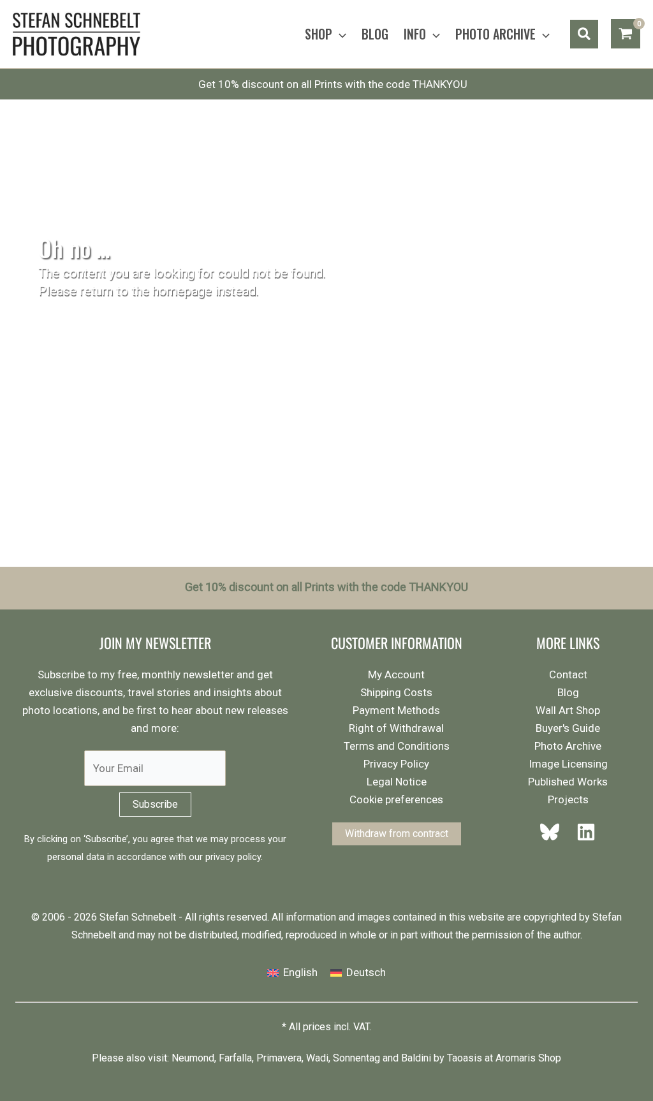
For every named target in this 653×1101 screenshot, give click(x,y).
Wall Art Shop (568, 710)
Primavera (279, 1058)
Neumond (193, 1058)
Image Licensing (568, 763)
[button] (339, 33)
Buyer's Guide (568, 728)
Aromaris (515, 1058)
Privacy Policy (396, 763)
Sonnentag (356, 1058)
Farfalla (235, 1058)
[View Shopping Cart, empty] (625, 33)
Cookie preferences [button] (396, 799)
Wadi (317, 1058)
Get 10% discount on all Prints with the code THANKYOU (332, 84)
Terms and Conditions (397, 746)
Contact (568, 674)
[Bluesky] (553, 832)
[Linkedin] (582, 832)
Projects (568, 799)
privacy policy (233, 857)
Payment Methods (396, 710)
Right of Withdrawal (396, 728)
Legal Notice (397, 781)
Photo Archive (567, 746)
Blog (568, 692)
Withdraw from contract (396, 834)
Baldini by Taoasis (441, 1058)
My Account (396, 674)
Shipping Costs (396, 692)
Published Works (568, 781)
